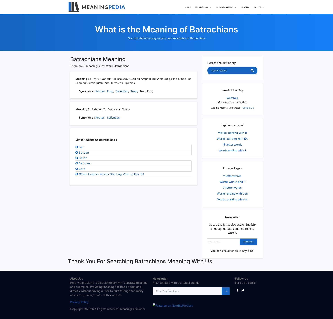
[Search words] (252, 71)
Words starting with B (232, 132)
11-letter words (232, 144)
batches (85, 163)
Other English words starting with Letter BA (111, 174)
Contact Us (248, 107)
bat (81, 147)
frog (110, 91)
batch (83, 158)
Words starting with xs (232, 199)
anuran (100, 91)
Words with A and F (232, 181)
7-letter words (232, 187)
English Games (225, 7)
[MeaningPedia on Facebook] (237, 290)
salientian (122, 91)
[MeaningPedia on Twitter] (242, 290)
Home (188, 7)
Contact (259, 7)
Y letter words (232, 176)
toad (134, 91)
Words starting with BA (232, 138)
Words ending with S (232, 150)
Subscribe (248, 241)
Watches (232, 98)
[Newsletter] (226, 291)
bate (82, 168)
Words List (201, 7)
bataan (84, 152)
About (245, 7)
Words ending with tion (232, 193)
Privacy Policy (79, 302)
